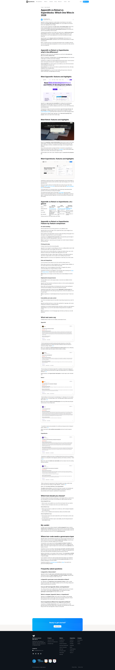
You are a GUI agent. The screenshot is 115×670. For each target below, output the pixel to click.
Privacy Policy (74, 667)
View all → (71, 652)
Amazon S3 (72, 650)
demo (63, 562)
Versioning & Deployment (63, 645)
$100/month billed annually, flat (69, 209)
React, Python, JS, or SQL (50, 186)
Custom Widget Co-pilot (45, 111)
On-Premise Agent (62, 650)
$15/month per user (52, 208)
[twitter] (41, 654)
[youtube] (33, 654)
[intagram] (38, 654)
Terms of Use (80, 667)
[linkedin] (36, 654)
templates (61, 149)
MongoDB (71, 641)
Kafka (72, 270)
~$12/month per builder (61, 208)
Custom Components (63, 647)
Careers (78, 643)
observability (61, 192)
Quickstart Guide (54, 562)
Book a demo (57, 626)
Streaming (61, 654)
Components (61, 641)
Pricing (78, 641)
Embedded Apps (50, 643)
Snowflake (71, 643)
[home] (30, 2)
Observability (61, 652)
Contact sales (86, 1)
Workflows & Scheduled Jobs (53, 641)
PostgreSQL (72, 645)
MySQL (71, 647)
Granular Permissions (63, 643)
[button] (39, 1)
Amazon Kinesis (46, 271)
